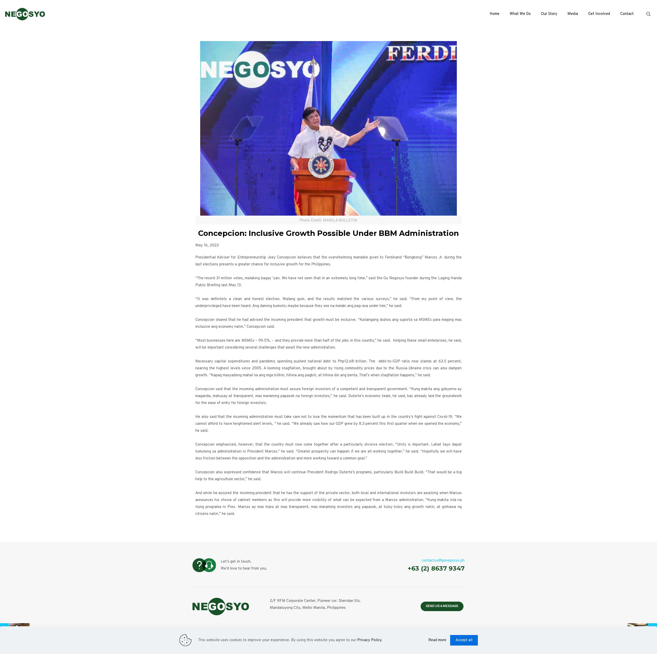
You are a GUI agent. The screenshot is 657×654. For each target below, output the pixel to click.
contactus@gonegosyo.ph (443, 560)
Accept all (464, 640)
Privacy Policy (369, 640)
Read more (437, 640)
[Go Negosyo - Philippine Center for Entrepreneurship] (25, 14)
